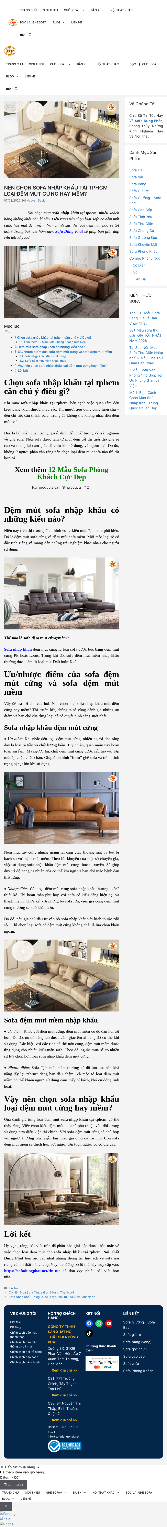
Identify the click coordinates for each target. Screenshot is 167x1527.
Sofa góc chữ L (135, 1349)
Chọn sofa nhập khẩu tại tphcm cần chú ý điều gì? (54, 337)
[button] (30, 35)
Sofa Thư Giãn (141, 224)
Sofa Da (135, 170)
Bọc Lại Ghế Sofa (33, 22)
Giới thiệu (16, 1322)
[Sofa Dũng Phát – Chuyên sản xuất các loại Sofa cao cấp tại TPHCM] (10, 51)
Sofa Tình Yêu (140, 217)
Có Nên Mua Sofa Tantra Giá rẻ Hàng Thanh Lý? (41, 1292)
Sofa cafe (131, 1364)
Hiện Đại (140, 279)
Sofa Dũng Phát (148, 121)
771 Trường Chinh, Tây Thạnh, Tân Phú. (63, 1383)
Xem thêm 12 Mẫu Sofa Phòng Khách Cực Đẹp (55, 342)
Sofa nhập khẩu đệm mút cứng (45, 356)
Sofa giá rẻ (132, 1335)
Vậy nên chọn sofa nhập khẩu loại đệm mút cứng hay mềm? (62, 366)
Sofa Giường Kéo (143, 238)
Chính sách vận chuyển (25, 1362)
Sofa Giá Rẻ (139, 191)
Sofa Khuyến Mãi (143, 244)
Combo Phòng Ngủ (144, 258)
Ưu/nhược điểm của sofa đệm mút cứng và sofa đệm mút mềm (65, 352)
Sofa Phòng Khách (144, 251)
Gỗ (135, 272)
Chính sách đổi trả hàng (26, 1351)
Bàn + (95, 10)
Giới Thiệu (50, 10)
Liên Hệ (76, 22)
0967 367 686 (68, 1427)
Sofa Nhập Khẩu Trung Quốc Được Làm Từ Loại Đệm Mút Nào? (52, 1297)
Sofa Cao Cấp (140, 210)
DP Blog (15, 1327)
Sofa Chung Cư (141, 231)
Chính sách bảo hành (24, 1357)
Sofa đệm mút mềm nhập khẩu (45, 360)
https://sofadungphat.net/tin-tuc (32, 1270)
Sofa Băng (137, 184)
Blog (56, 22)
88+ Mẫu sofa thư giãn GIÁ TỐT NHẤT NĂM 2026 (145, 335)
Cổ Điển (139, 265)
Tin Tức (14, 1288)
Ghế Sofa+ (72, 10)
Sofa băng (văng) (137, 1342)
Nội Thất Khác (121, 10)
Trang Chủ (28, 10)
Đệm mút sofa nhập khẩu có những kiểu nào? (51, 347)
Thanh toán (13, 1485)
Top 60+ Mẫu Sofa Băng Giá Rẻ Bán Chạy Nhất (144, 318)
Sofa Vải (136, 177)
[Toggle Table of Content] (7, 332)
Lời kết (23, 370)
